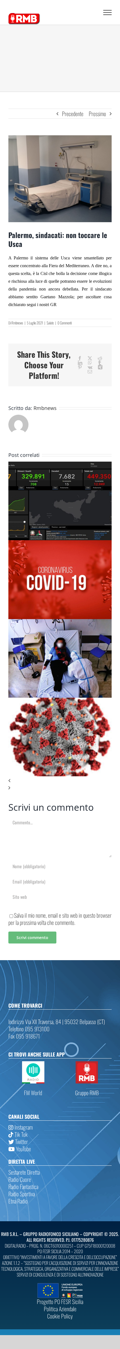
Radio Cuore (19, 1179)
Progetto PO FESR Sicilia (60, 1301)
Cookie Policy (60, 1316)
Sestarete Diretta (24, 1172)
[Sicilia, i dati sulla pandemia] (60, 465)
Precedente (72, 113)
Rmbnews (17, 323)
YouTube (23, 1149)
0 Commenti (64, 323)
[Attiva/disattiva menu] (107, 12)
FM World (33, 1092)
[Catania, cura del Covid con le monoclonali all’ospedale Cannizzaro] (60, 623)
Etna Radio (18, 1201)
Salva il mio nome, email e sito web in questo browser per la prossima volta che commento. (60, 919)
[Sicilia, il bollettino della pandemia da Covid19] (60, 544)
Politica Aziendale (60, 1309)
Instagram (23, 1127)
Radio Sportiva (21, 1194)
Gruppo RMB (87, 1092)
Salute (50, 323)
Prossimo (97, 113)
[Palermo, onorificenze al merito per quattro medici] (60, 701)
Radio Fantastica (23, 1186)
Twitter (21, 1141)
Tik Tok (20, 1134)
